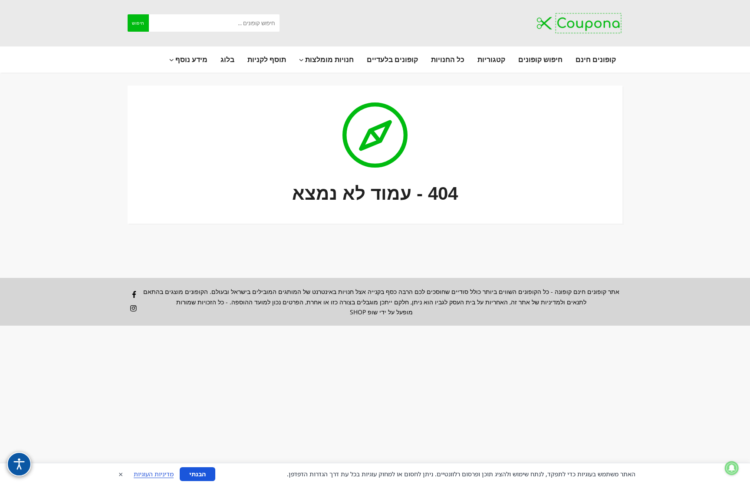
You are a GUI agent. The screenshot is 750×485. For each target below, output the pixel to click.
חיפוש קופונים (540, 59)
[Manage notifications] (732, 468)
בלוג (227, 59)
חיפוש (138, 23)
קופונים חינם (596, 59)
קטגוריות (491, 59)
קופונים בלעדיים (392, 59)
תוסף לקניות (266, 59)
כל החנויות (447, 59)
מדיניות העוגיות (154, 474)
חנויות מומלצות (328, 59)
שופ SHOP (364, 312)
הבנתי (197, 474)
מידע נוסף (190, 59)
